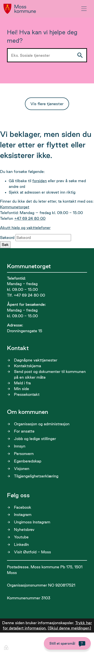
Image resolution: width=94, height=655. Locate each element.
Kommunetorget (14, 207)
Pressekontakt (27, 394)
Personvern (24, 453)
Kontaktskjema (27, 366)
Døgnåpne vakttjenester (35, 360)
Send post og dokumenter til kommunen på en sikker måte (50, 374)
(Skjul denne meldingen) (69, 628)
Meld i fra (22, 383)
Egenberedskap (27, 461)
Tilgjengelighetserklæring (36, 476)
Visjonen (21, 468)
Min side (21, 389)
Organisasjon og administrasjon (42, 424)
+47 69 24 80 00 (29, 218)
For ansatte (24, 431)
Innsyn (19, 446)
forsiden (39, 181)
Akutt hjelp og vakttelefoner (25, 228)
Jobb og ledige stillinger (35, 439)
